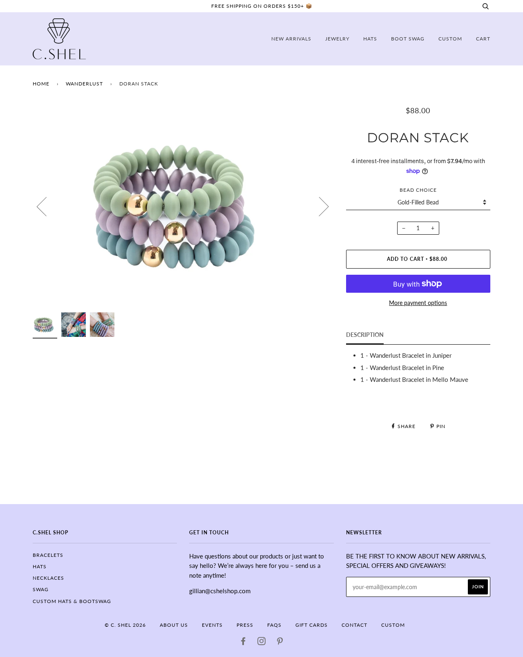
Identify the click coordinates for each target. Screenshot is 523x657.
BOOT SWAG (408, 39)
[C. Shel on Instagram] (261, 642)
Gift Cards (311, 625)
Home (41, 84)
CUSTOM (450, 39)
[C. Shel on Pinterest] (280, 642)
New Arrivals (291, 39)
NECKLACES (48, 578)
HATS (40, 566)
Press (245, 625)
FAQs (274, 625)
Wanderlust (84, 84)
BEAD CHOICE (418, 190)
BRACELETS (48, 555)
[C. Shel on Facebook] (243, 642)
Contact (354, 625)
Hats (370, 39)
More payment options (418, 302)
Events (212, 625)
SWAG (41, 589)
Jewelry (337, 39)
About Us (174, 625)
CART (483, 39)
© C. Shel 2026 (125, 625)
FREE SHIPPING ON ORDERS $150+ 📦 (261, 6)
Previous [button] (46, 206)
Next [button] (319, 206)
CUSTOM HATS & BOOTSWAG (72, 601)
